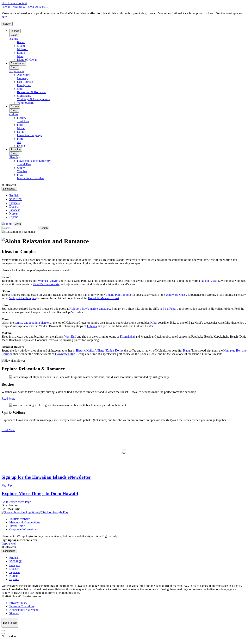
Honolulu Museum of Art (103, 298)
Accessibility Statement (23, 609)
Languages (9, 188)
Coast (209, 280)
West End (70, 336)
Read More (8, 398)
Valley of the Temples (22, 298)
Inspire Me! (9, 543)
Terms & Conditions (21, 606)
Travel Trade (17, 526)
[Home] (7, 223)
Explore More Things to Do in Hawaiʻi (40, 493)
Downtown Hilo (65, 354)
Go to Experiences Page (16, 501)
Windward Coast (176, 294)
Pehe (169, 308)
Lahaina (92, 326)
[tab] (124, 7)
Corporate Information (23, 529)
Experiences (18, 63)
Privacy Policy (18, 602)
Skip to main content (14, 3)
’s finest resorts (46, 284)
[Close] (45, 7)
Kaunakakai (127, 336)
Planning (16, 149)
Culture (15, 106)
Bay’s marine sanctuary (89, 308)
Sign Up (7, 485)
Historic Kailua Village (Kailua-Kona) (99, 350)
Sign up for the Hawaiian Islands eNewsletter (46, 477)
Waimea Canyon (48, 280)
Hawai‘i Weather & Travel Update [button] (23, 6)
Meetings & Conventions (24, 522)
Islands (15, 30)
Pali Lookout (117, 294)
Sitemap (14, 613)
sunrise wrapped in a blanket (32, 322)
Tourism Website (19, 519)
